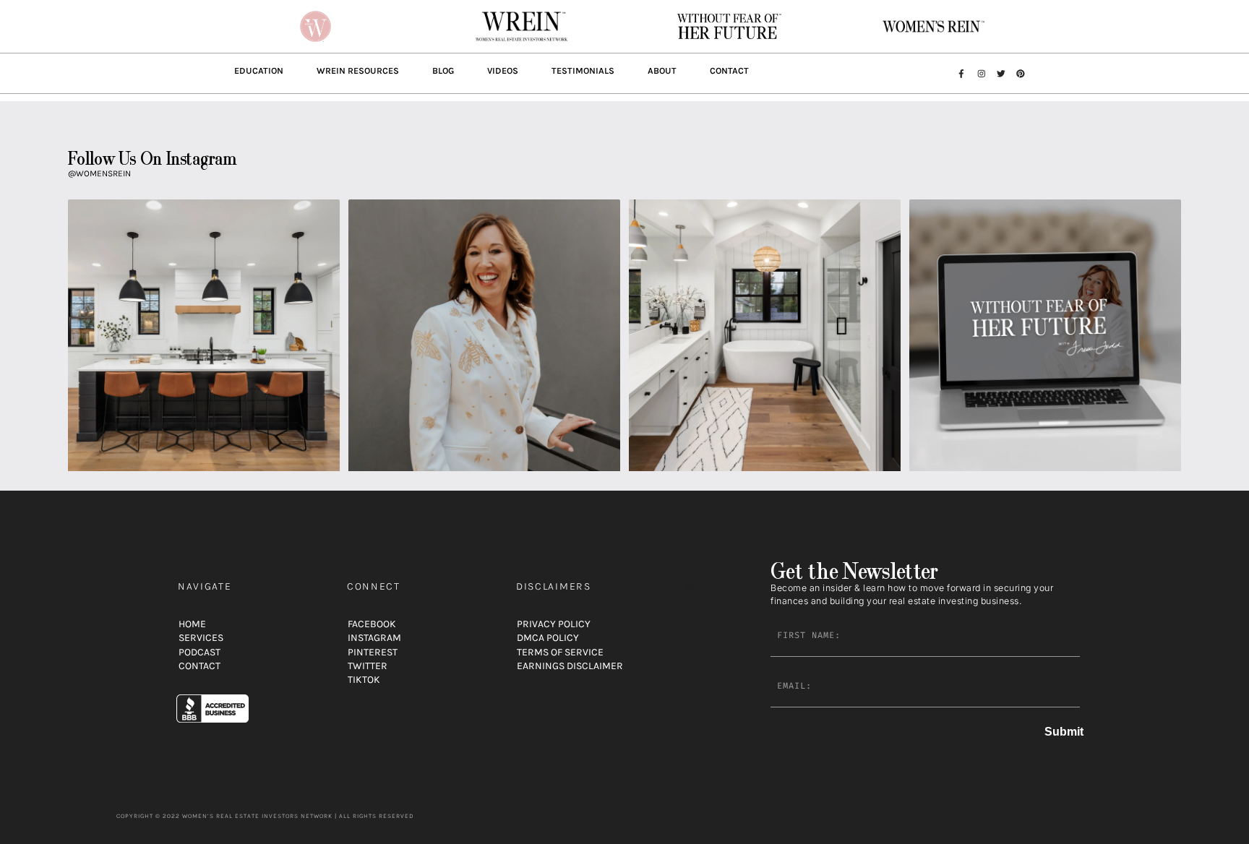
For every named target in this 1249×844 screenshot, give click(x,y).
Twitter (367, 666)
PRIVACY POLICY (554, 624)
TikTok (364, 679)
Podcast (199, 652)
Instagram (374, 638)
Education (258, 71)
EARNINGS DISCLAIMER (570, 666)
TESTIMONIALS (582, 71)
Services (201, 638)
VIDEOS (502, 71)
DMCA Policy (548, 638)
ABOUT (662, 71)
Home (192, 624)
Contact (729, 71)
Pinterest (373, 652)
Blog (443, 71)
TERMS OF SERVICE (560, 652)
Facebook (372, 624)
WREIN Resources (358, 71)
